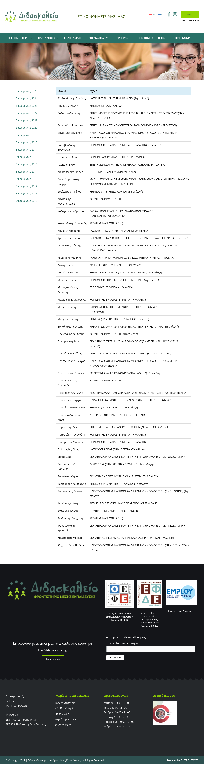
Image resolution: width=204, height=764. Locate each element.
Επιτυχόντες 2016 (26, 157)
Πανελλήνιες (47, 38)
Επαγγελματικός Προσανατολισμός (88, 38)
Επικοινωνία (182, 38)
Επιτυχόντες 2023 (26, 105)
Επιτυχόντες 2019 (26, 135)
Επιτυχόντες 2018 (26, 142)
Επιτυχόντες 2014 (26, 171)
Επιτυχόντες (144, 38)
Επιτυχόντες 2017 (26, 149)
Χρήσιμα (122, 38)
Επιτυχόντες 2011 (26, 193)
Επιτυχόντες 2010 (26, 201)
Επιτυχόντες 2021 (26, 120)
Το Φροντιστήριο (18, 38)
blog (161, 38)
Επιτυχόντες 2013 (26, 179)
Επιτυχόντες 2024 (26, 98)
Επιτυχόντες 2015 (26, 164)
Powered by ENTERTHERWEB (182, 760)
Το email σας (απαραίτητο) (122, 643)
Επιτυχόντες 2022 (26, 113)
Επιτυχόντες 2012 (26, 186)
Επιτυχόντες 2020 (26, 127)
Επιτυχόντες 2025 (26, 91)
